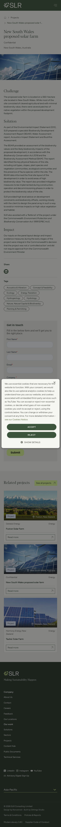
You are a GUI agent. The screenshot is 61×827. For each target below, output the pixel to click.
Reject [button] (31, 435)
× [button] (54, 382)
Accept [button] (32, 427)
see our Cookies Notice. (16, 419)
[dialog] (31, 413)
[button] (30, 442)
